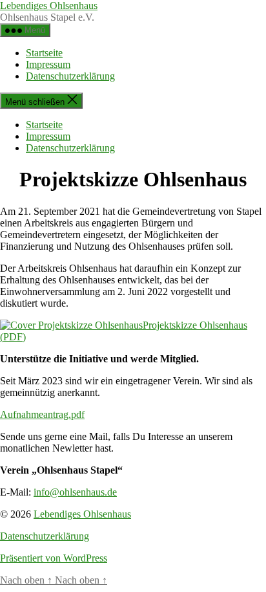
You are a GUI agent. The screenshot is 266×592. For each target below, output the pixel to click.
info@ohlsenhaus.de (75, 492)
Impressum (48, 64)
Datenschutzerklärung (70, 76)
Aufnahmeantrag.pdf (42, 414)
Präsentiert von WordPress (53, 558)
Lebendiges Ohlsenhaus (48, 5)
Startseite (44, 52)
